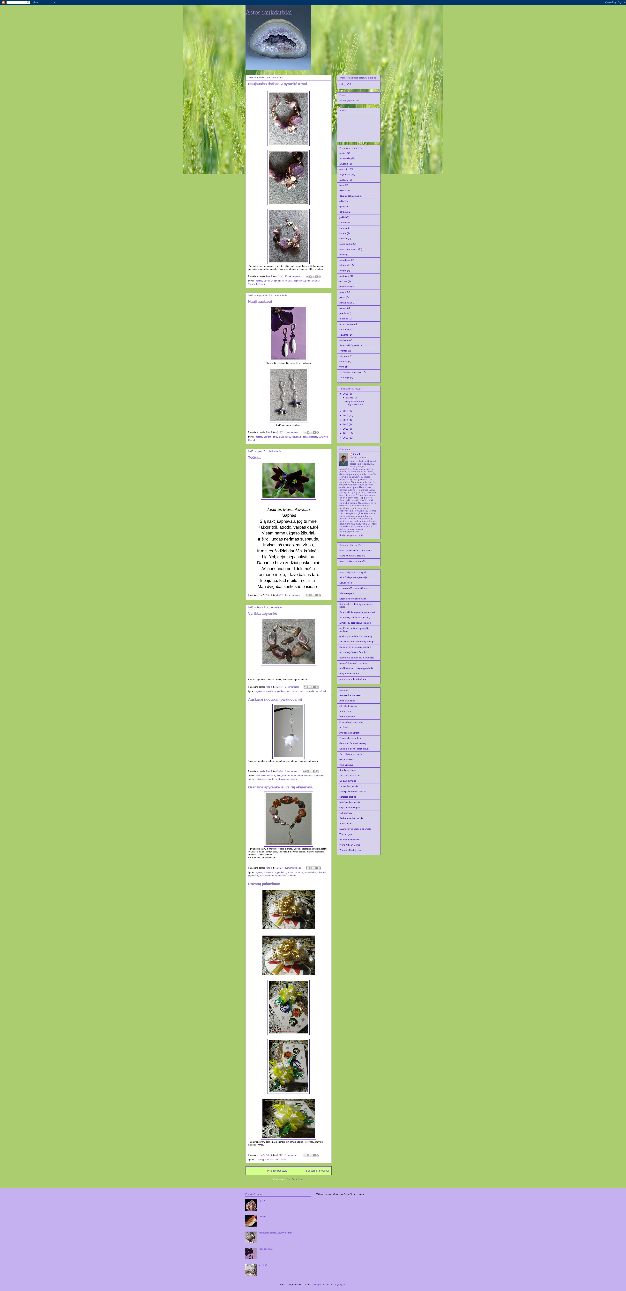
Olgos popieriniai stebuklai (352, 598)
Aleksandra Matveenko (351, 695)
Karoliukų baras (347, 770)
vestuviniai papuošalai (286, 779)
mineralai (310, 691)
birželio (350, 397)
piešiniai (343, 308)
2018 (346, 393)
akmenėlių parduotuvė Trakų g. (355, 622)
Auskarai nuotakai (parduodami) (275, 699)
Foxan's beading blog (350, 738)
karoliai (343, 228)
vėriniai (343, 366)
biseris (342, 190)
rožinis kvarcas (267, 875)
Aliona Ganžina (347, 700)
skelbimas (344, 340)
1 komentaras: (292, 432)
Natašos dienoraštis (349, 802)
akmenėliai (268, 691)
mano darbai (284, 437)
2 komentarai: (292, 771)
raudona (343, 318)
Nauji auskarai (260, 302)
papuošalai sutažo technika (353, 663)
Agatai (262, 1200)
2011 (346, 433)
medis (302, 691)
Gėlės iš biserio (347, 759)
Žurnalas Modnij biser (350, 850)
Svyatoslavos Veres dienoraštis (355, 829)
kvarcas (289, 281)
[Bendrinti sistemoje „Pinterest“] (319, 276)
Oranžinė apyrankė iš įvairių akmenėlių (280, 787)
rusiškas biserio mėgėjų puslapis (356, 668)
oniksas (343, 281)
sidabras (316, 281)
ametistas (268, 281)
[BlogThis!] (310, 276)
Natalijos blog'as (347, 796)
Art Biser (343, 727)
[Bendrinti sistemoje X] (313, 276)
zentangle (344, 377)
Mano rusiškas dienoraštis (352, 561)
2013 (346, 424)
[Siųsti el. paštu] (307, 276)
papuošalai (299, 281)
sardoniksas (281, 875)
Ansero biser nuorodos (351, 722)
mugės (342, 270)
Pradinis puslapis (277, 1170)
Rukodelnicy (345, 813)
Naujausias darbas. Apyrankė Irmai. (278, 84)
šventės (343, 350)
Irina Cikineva (346, 765)
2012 (346, 428)
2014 (346, 420)
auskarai (267, 437)
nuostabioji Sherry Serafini (352, 652)
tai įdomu (344, 356)
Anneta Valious (347, 716)
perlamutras (345, 302)
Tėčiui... (254, 457)
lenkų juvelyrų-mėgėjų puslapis (355, 647)
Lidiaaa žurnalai (347, 780)
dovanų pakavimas (265, 1159)
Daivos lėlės (345, 582)
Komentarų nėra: (293, 276)
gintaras (289, 872)
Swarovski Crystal (256, 284)
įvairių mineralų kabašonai (352, 679)
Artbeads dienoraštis (350, 732)
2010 (346, 437)
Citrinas (262, 1216)
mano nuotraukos (348, 249)
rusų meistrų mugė (349, 673)
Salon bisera (345, 823)
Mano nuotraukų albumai (352, 555)
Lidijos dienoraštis (348, 786)
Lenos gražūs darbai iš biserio (354, 588)
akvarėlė (343, 163)
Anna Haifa (345, 711)
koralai (342, 233)
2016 (346, 411)
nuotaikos (344, 276)
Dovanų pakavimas (264, 884)
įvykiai (342, 217)
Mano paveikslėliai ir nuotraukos (356, 550)
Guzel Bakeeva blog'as (351, 754)
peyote (342, 292)
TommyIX (316, 1284)
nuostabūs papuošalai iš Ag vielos (356, 657)
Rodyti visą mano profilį (351, 535)
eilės (341, 201)
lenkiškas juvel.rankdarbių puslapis (357, 641)
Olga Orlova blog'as (349, 807)
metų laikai (344, 260)
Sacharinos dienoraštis (351, 818)
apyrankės (279, 281)
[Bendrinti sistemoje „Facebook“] (316, 276)
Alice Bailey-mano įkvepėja (353, 577)
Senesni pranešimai (317, 1170)
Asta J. (357, 454)
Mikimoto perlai (347, 593)
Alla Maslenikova (348, 706)
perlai (307, 281)
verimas (343, 361)
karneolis (299, 872)
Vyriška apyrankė (262, 614)
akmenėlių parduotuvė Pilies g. (355, 617)
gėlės (342, 206)
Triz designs (345, 834)
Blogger (341, 1284)
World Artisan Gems (349, 845)
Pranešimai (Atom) (295, 1179)
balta (275, 437)
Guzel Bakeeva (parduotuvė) (354, 748)
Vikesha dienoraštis (349, 839)
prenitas (343, 313)
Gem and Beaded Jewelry (352, 743)
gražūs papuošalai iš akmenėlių (355, 636)
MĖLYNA (263, 1265)
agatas (259, 281)
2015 (346, 415)
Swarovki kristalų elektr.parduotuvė (357, 612)
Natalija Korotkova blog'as (352, 791)
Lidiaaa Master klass (350, 775)
